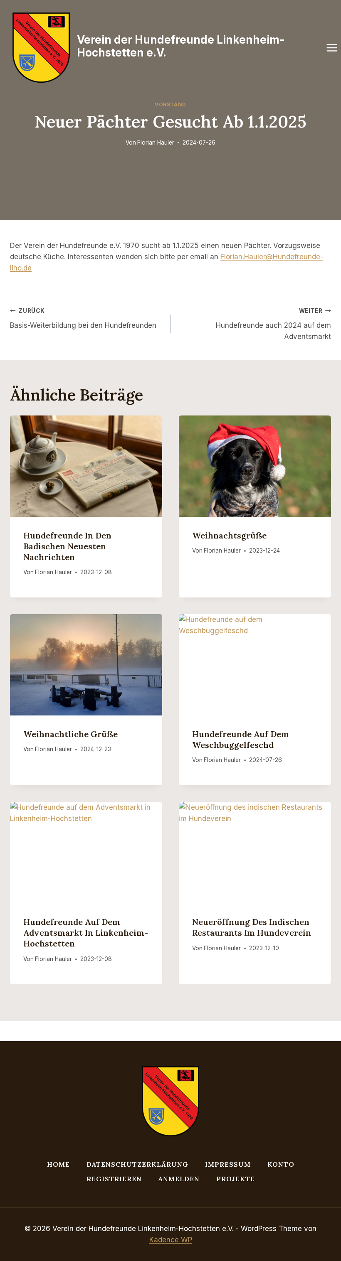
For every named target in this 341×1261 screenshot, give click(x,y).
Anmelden (179, 1179)
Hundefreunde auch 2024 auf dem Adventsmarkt (273, 324)
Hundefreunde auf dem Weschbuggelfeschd (240, 739)
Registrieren (114, 1179)
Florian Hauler (155, 142)
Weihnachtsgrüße (229, 535)
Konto (280, 1164)
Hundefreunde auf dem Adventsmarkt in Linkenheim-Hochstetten (85, 933)
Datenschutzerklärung (137, 1164)
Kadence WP (170, 1240)
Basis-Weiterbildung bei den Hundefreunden (83, 318)
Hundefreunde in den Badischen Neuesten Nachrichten (67, 546)
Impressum (228, 1164)
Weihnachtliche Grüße (70, 734)
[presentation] (86, 466)
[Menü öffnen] (332, 47)
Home (58, 1164)
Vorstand (170, 104)
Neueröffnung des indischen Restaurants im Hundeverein (251, 927)
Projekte (235, 1179)
